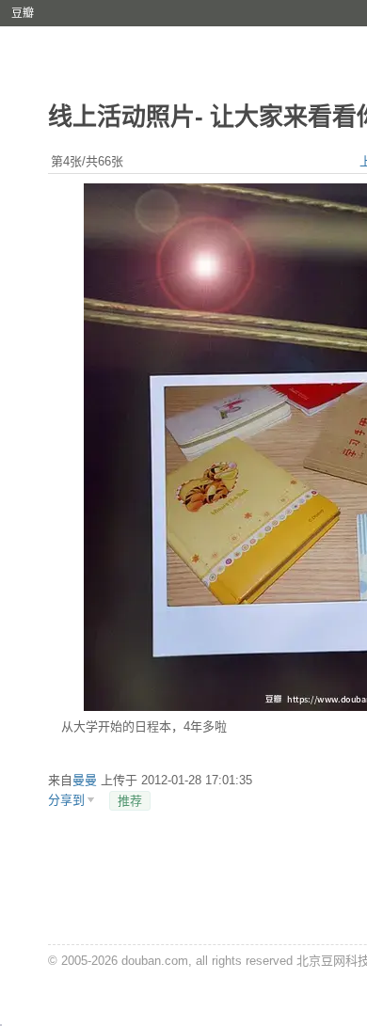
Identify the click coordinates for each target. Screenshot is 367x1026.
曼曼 (84, 780)
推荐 (130, 801)
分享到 (66, 800)
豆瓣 (22, 13)
